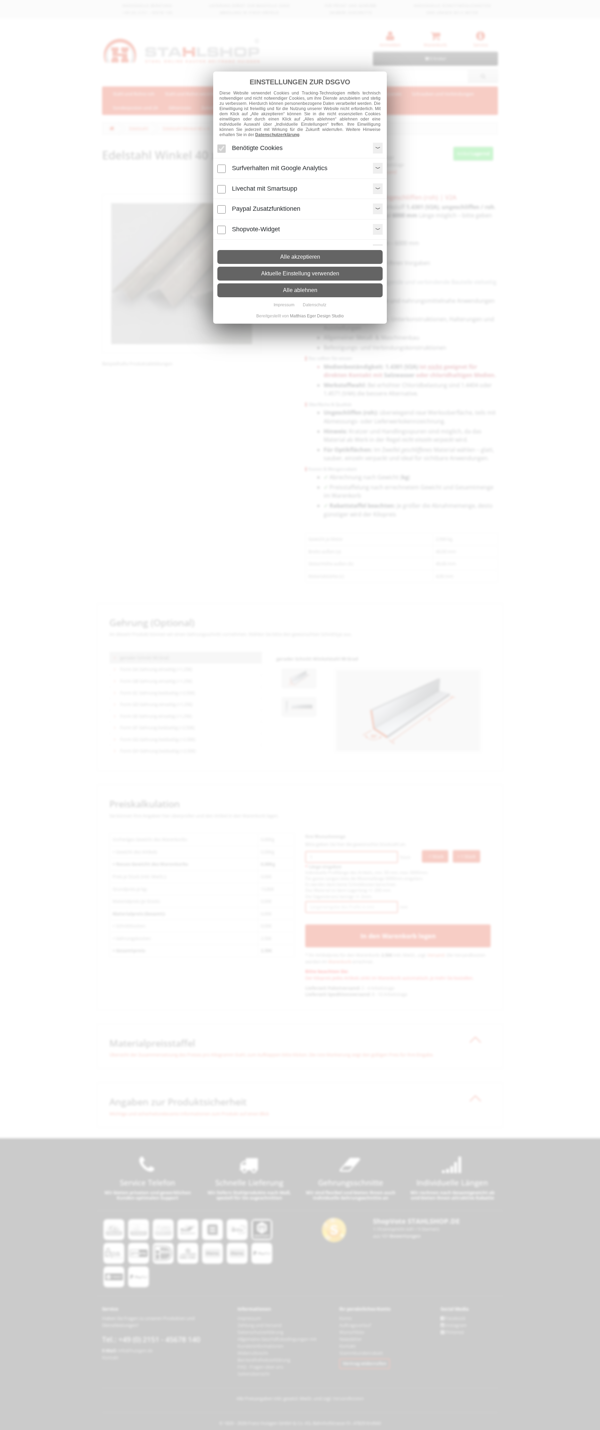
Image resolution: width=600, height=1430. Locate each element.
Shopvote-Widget (256, 229)
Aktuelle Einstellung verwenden (300, 273)
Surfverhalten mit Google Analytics (279, 168)
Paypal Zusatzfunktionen (266, 208)
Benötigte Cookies (257, 147)
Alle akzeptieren (300, 257)
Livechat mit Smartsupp (264, 188)
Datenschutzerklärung (277, 134)
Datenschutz (314, 304)
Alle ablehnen (300, 290)
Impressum (284, 304)
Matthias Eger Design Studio (317, 316)
